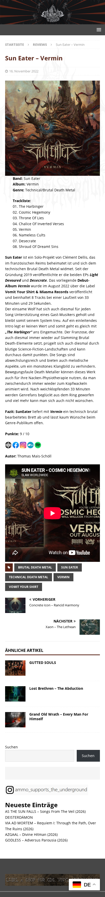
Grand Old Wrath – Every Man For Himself (58, 716)
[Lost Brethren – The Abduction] (15, 694)
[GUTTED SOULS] (15, 668)
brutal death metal (35, 567)
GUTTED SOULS (42, 662)
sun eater (69, 567)
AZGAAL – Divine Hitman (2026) (31, 834)
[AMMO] (52, 21)
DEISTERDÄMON (19, 817)
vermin (63, 577)
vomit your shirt (23, 587)
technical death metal (28, 577)
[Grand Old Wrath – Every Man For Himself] (15, 719)
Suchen (11, 747)
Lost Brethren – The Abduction (56, 688)
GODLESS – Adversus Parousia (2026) (36, 840)
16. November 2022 (23, 71)
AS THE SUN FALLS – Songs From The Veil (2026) (45, 811)
